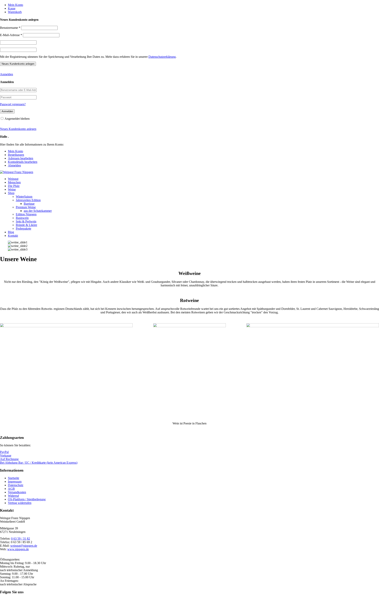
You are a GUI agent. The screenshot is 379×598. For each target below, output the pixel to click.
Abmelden (14, 165)
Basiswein (22, 218)
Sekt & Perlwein (26, 221)
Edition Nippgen (26, 214)
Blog (11, 232)
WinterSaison (24, 196)
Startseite (13, 478)
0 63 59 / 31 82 (20, 538)
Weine (12, 189)
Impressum (15, 481)
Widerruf (13, 495)
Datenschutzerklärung (162, 56)
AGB (11, 488)
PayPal (4, 452)
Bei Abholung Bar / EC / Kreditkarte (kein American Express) (38, 462)
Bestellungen (16, 154)
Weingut (13, 178)
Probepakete (23, 228)
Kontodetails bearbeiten (22, 162)
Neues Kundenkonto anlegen (18, 129)
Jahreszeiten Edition (28, 200)
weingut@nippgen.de (23, 545)
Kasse (11, 8)
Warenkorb (15, 12)
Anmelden (6, 74)
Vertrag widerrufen (19, 503)
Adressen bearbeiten (20, 158)
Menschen (14, 182)
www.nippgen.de (18, 549)
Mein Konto (15, 5)
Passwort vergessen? (13, 104)
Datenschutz (15, 485)
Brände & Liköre (26, 225)
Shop (11, 193)
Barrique (29, 203)
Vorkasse (5, 455)
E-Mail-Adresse (11, 35)
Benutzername (10, 27)
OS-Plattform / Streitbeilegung (27, 499)
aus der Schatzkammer (38, 210)
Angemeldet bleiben (17, 118)
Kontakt (13, 235)
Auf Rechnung (9, 459)
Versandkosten (17, 492)
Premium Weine (26, 207)
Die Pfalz (14, 186)
